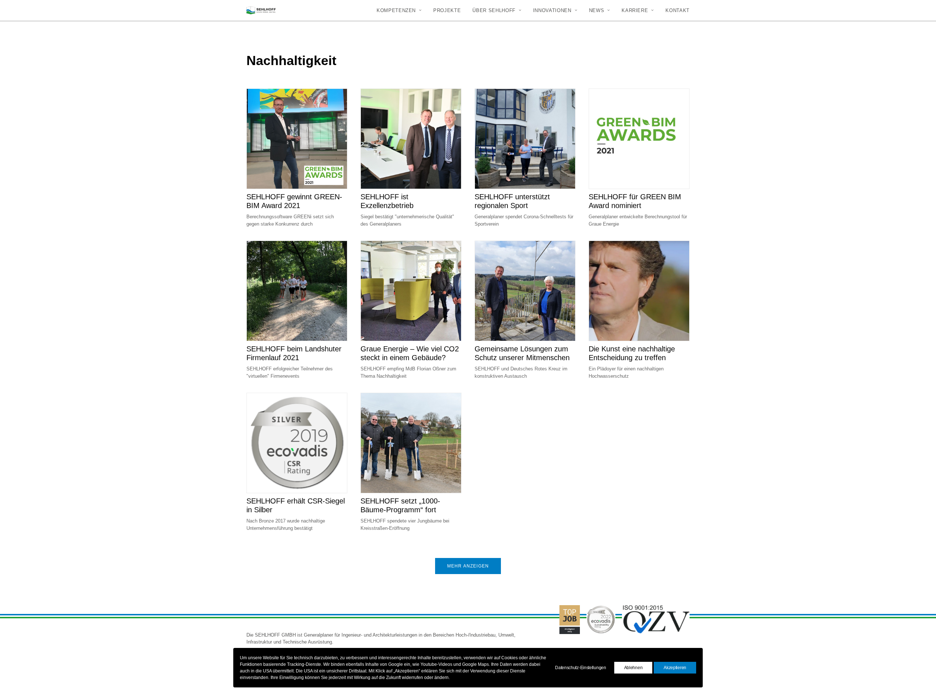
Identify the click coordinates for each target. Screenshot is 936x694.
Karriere (635, 10)
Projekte (447, 10)
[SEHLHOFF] (261, 10)
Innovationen (552, 10)
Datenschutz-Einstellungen (580, 667)
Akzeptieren (675, 667)
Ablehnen (633, 667)
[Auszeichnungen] (611, 638)
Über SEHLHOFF (493, 10)
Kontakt (677, 10)
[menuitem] (402, 10)
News (596, 10)
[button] (297, 139)
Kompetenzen (396, 10)
